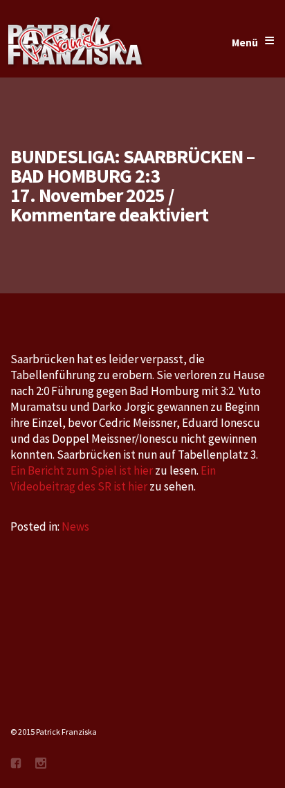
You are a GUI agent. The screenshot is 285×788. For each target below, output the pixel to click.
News (75, 526)
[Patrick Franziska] (76, 42)
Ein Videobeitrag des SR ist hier (113, 478)
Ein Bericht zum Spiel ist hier (81, 470)
